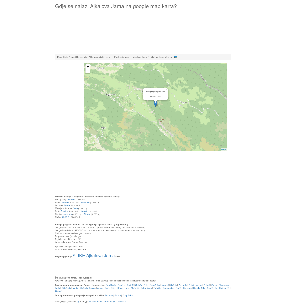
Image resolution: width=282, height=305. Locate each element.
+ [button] (88, 66)
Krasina (65, 202)
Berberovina (168, 287)
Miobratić (85, 202)
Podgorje (182, 285)
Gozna (118, 295)
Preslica (64, 211)
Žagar (214, 285)
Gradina (121, 285)
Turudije (157, 287)
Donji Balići (111, 285)
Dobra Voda (146, 287)
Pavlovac (187, 287)
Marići (75, 287)
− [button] (88, 71)
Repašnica (155, 285)
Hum (127, 287)
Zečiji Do (66, 217)
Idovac (199, 285)
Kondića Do (212, 287)
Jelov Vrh (67, 214)
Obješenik (66, 287)
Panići (178, 287)
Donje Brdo (110, 287)
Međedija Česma (88, 287)
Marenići (135, 287)
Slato (75, 208)
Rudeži (130, 285)
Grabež (58, 290)
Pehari (207, 285)
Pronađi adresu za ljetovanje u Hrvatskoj (107, 301)
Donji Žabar (127, 295)
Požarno (109, 295)
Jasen (100, 287)
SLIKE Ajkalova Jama (94, 255)
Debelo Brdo (199, 287)
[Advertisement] (143, 30)
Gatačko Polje (141, 285)
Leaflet (223, 149)
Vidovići (165, 285)
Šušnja (173, 285)
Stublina (71, 199)
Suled (191, 285)
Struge (120, 287)
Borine (67, 205)
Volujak (83, 211)
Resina (87, 214)
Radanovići (224, 287)
